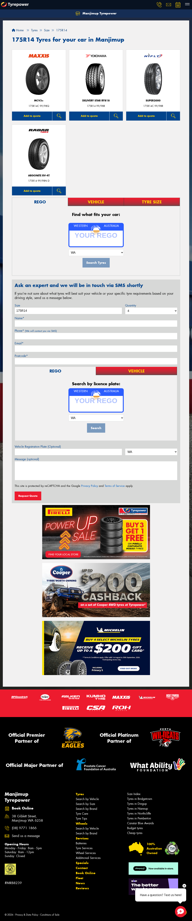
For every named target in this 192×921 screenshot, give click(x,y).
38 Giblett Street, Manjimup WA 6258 (27, 818)
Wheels (81, 823)
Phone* (36, 331)
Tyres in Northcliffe (139, 813)
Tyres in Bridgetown (139, 799)
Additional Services (88, 858)
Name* (19, 318)
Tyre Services (84, 848)
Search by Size (85, 804)
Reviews (82, 888)
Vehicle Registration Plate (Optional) (38, 447)
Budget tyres (135, 828)
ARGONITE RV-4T (39, 175)
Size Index (133, 794)
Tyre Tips (81, 819)
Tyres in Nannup (137, 809)
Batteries (81, 843)
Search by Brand (86, 809)
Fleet (79, 878)
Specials (82, 863)
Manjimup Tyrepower (99, 13)
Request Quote (28, 496)
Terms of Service (115, 486)
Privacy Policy (89, 486)
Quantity (130, 305)
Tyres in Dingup (137, 804)
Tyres (80, 794)
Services (82, 838)
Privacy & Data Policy (26, 914)
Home (19, 30)
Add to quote (32, 116)
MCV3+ (39, 100)
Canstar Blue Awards (140, 823)
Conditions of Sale (49, 914)
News (80, 883)
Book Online (85, 873)
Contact (82, 868)
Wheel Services (86, 853)
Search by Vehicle (87, 799)
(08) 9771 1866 (24, 828)
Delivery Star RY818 (96, 100)
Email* (19, 343)
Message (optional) (27, 459)
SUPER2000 (153, 100)
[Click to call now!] (159, 4)
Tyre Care (82, 814)
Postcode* (21, 356)
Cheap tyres (134, 833)
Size (17, 305)
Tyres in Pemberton (139, 818)
